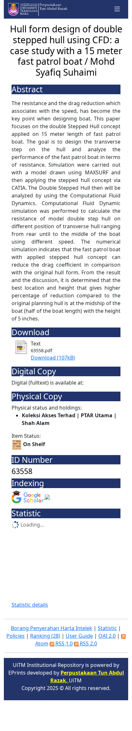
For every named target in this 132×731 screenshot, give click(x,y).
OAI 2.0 (107, 635)
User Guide (79, 635)
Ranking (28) (45, 635)
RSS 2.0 (87, 643)
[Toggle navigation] (117, 9)
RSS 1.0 (63, 643)
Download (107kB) (53, 357)
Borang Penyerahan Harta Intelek (51, 628)
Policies (15, 635)
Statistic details (30, 604)
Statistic (107, 628)
